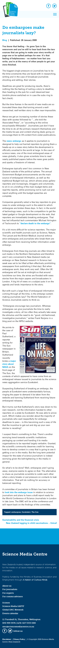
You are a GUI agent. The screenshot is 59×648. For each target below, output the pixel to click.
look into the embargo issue (19, 492)
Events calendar (10, 613)
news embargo (14, 140)
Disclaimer (6, 639)
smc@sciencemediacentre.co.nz (18, 626)
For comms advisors (12, 596)
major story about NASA (9, 364)
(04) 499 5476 (9, 623)
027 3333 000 (29, 623)
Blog (4, 40)
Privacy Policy (19, 639)
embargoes (16, 512)
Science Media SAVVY (13, 606)
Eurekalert (26, 512)
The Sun (35, 512)
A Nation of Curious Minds (35, 580)
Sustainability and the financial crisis (20, 519)
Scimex (6, 603)
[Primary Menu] (55, 14)
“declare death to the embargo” (35, 223)
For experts (8, 593)
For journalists (9, 589)
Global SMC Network (12, 610)
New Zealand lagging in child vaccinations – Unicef (31, 523)
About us (6, 586)
